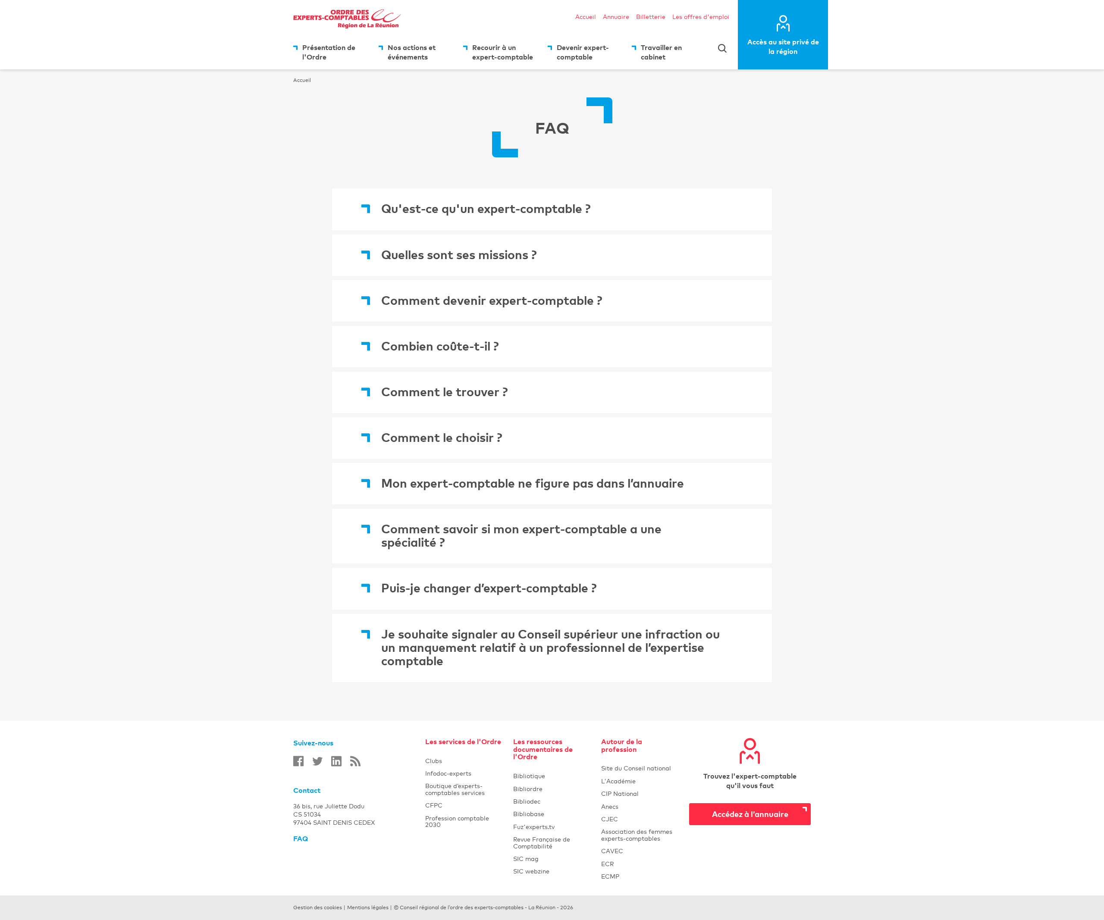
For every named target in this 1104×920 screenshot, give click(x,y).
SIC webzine (552, 871)
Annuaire (616, 16)
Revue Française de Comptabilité (552, 842)
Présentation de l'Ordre (328, 52)
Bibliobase (552, 813)
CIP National (640, 793)
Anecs (640, 806)
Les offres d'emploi (700, 16)
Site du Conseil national (636, 768)
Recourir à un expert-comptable (502, 52)
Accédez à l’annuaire (750, 814)
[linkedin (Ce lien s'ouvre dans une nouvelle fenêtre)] (336, 761)
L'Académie (640, 781)
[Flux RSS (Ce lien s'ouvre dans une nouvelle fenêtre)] (355, 761)
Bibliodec (552, 801)
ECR (640, 863)
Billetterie (650, 16)
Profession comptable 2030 (464, 821)
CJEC (640, 819)
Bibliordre (552, 788)
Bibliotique (552, 775)
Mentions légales (368, 907)
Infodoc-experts (464, 773)
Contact (306, 790)
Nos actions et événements (412, 52)
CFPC (464, 805)
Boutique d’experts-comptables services (464, 789)
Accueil (585, 16)
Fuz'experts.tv (552, 826)
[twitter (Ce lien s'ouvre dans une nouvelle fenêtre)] (317, 761)
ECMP (640, 876)
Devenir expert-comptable (583, 52)
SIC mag (552, 858)
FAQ (300, 838)
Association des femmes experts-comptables (640, 835)
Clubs (464, 760)
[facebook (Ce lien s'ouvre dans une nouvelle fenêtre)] (298, 761)
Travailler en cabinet (661, 52)
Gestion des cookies (317, 907)
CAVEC (640, 850)
